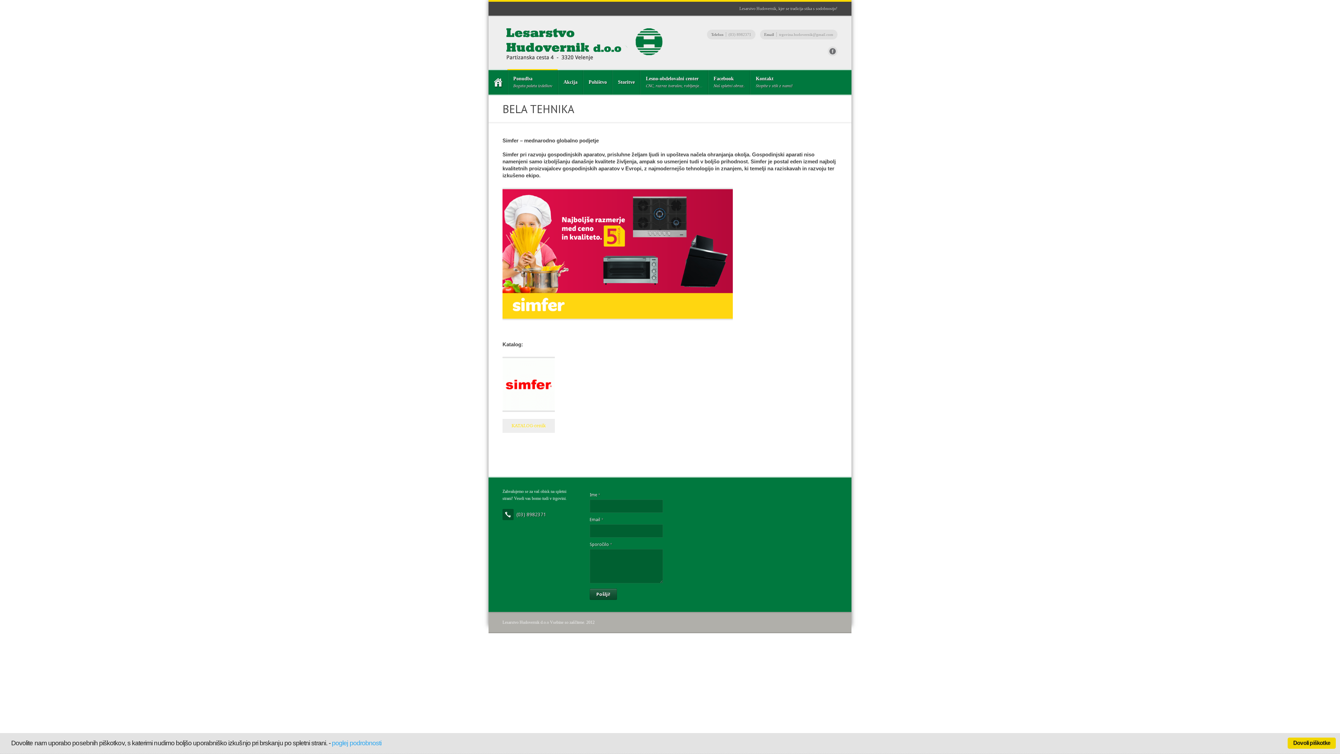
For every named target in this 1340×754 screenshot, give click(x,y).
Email (596, 519)
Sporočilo (601, 544)
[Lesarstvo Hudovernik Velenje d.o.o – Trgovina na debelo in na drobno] (498, 82)
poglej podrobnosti (356, 743)
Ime (595, 495)
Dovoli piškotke (1311, 743)
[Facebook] (833, 51)
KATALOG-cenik (529, 425)
